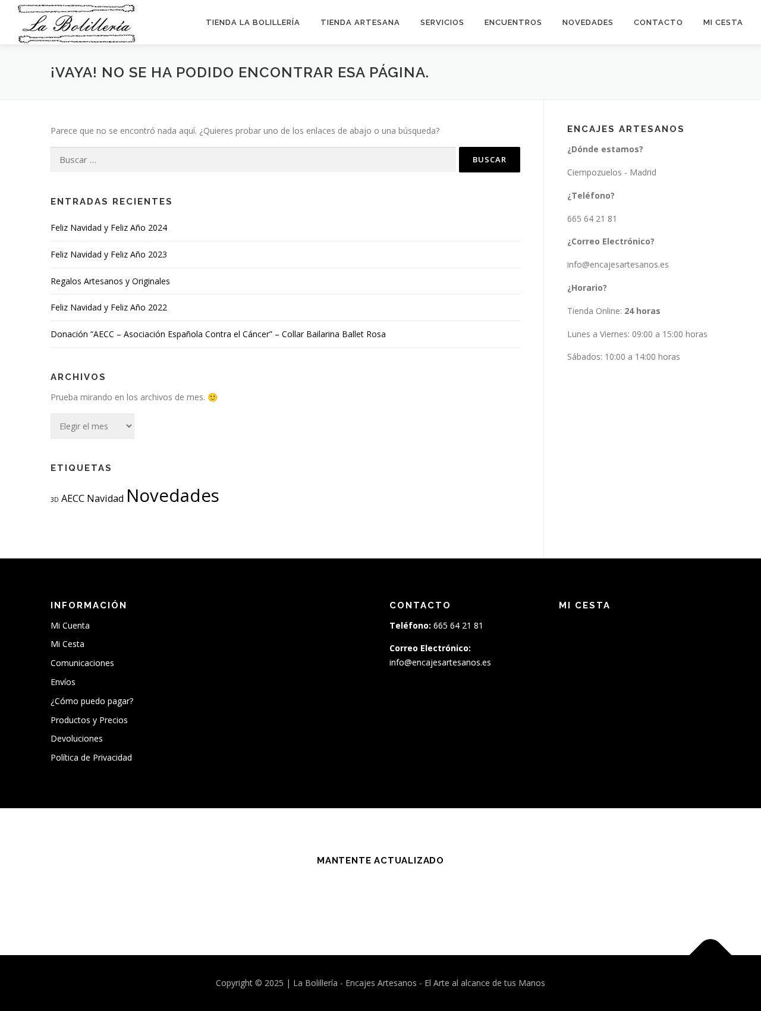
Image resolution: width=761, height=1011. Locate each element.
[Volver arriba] (711, 955)
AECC (72, 498)
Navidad (105, 498)
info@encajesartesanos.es (618, 264)
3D (55, 499)
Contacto (658, 22)
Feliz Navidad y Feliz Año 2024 (109, 227)
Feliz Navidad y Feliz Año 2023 (109, 254)
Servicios (442, 22)
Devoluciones (77, 738)
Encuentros (513, 22)
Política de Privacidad (91, 757)
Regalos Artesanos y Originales (110, 281)
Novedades (588, 22)
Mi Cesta (723, 22)
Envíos (63, 681)
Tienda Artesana (360, 22)
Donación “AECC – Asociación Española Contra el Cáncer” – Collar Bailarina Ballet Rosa (218, 334)
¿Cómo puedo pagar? (92, 701)
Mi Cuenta (70, 625)
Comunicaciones (82, 662)
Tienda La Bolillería (253, 22)
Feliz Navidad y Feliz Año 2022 (109, 307)
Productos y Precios (89, 720)
